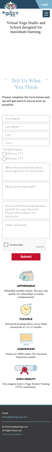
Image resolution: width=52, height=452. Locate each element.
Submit (26, 256)
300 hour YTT (14, 158)
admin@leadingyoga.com (14, 416)
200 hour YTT (14, 153)
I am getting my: (12, 149)
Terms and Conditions (12, 434)
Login (44, 4)
